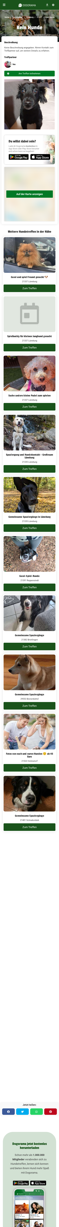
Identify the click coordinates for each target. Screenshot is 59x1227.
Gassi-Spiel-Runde (29, 576)
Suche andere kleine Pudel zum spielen (29, 395)
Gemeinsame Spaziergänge (29, 635)
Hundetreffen (17, 17)
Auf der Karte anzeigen (29, 194)
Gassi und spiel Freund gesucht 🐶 (29, 277)
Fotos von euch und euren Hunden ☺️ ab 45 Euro (29, 755)
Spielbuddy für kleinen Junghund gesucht (29, 336)
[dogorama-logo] (27, 5)
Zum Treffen (29, 288)
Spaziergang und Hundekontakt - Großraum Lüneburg (29, 456)
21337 (39, 17)
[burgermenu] (4, 5)
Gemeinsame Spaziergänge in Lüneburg (29, 516)
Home (7, 17)
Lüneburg (30, 17)
